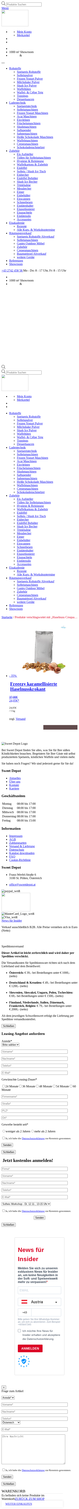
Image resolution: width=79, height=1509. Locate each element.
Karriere (14, 788)
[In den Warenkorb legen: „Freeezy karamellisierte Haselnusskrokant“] (26, 727)
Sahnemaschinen (27, 133)
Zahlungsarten (17, 842)
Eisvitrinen (23, 119)
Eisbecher (23, 174)
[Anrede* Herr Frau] (8, 1397)
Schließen (8, 1026)
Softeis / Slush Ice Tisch (31, 171)
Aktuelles (15, 778)
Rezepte (22, 226)
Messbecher (24, 188)
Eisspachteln (24, 212)
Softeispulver (25, 75)
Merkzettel (23, 35)
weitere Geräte (26, 257)
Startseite (7, 617)
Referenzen (16, 260)
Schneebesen (25, 202)
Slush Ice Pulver (27, 85)
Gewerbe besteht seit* (15, 1124)
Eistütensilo (24, 216)
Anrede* (7, 1041)
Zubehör (14, 150)
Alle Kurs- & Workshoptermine (36, 229)
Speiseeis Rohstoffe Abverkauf (35, 236)
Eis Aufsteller (25, 154)
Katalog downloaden (22, 853)
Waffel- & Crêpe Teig (30, 92)
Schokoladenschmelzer (31, 147)
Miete (26, 55)
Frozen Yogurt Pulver (30, 78)
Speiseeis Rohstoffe (29, 71)
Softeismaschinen (27, 109)
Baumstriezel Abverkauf (31, 253)
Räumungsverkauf (20, 233)
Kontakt (14, 785)
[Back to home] (15, 25)
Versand (21, 718)
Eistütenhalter (25, 205)
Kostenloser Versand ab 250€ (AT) (30, 48)
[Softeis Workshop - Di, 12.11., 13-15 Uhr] (26, 1203)
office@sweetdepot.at (22, 884)
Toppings (22, 95)
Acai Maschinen (27, 116)
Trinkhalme (24, 185)
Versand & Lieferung (22, 846)
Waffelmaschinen (27, 140)
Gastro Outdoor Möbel (30, 243)
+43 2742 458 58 (12, 270)
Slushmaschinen (26, 126)
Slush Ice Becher (27, 181)
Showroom (16, 264)
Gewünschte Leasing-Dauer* (19, 1079)
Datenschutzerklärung (33, 1138)
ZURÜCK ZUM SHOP (29, 1498)
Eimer (20, 192)
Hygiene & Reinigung (30, 161)
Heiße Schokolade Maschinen (35, 137)
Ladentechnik (17, 102)
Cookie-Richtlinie (20, 860)
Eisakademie (17, 222)
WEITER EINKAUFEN (18, 1504)
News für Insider (12, 920)
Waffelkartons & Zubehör (32, 164)
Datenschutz (16, 849)
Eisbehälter (23, 195)
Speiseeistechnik (27, 106)
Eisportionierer (26, 209)
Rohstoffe (15, 68)
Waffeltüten (24, 89)
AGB (12, 839)
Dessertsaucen (25, 99)
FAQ (12, 856)
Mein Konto (24, 31)
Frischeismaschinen (28, 123)
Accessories (24, 219)
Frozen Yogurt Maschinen (32, 113)
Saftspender (24, 130)
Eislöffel (22, 168)
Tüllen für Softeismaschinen (34, 157)
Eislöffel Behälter (27, 178)
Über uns (14, 781)
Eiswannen (23, 198)
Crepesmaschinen (27, 144)
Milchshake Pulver (28, 82)
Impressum (15, 836)
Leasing (14, 55)
